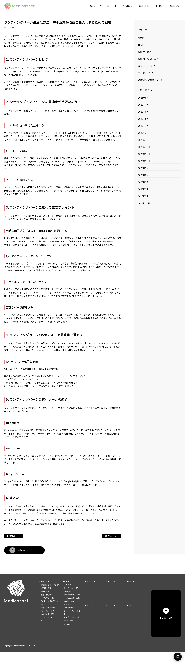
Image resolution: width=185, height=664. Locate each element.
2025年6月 (143, 175)
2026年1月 (143, 139)
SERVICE (112, 6)
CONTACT (175, 6)
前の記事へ (14, 536)
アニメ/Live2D (47, 597)
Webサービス (144, 51)
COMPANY (96, 6)
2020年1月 (143, 189)
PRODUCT (128, 6)
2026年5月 (143, 118)
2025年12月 (144, 147)
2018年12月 (144, 203)
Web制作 (45, 591)
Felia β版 (67, 591)
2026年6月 (143, 111)
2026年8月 (143, 97)
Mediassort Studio (72, 594)
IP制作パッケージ (71, 617)
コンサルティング (146, 65)
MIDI (140, 44)
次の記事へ (110, 536)
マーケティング (145, 72)
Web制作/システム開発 (149, 58)
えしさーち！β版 (71, 588)
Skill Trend (69, 607)
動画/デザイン (47, 594)
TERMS (130, 605)
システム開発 (47, 617)
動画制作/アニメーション (150, 79)
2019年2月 (143, 196)
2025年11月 (144, 154)
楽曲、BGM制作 (48, 607)
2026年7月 (143, 104)
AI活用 (141, 37)
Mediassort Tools (72, 597)
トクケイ (67, 584)
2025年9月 (143, 168)
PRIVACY (110, 605)
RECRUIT (160, 6)
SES (43, 620)
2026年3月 (143, 132)
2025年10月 (144, 161)
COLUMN (144, 6)
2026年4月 (143, 125)
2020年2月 (143, 182)
